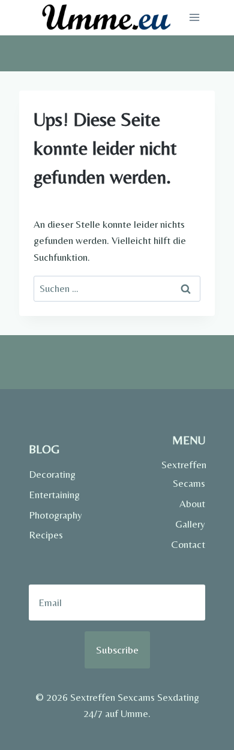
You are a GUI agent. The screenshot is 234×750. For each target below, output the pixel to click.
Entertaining (51, 495)
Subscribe (117, 649)
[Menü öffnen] (194, 17)
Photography (51, 515)
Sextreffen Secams (183, 474)
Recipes (46, 535)
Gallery (190, 524)
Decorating (51, 474)
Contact (188, 544)
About (192, 504)
